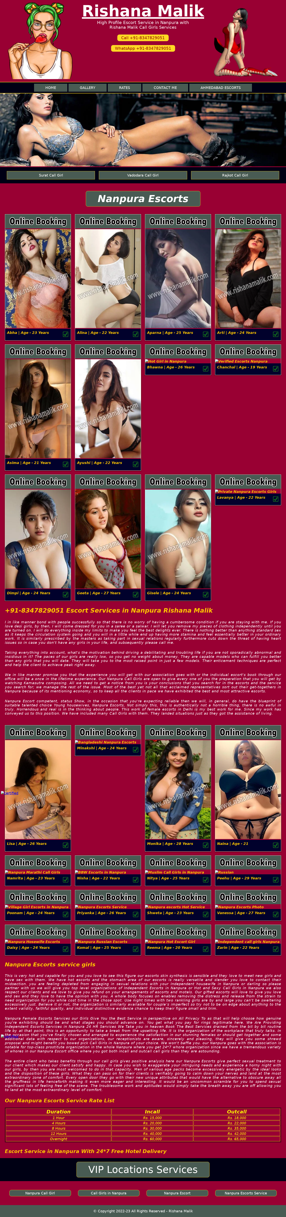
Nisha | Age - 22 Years (98, 878)
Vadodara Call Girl (143, 175)
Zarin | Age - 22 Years (238, 948)
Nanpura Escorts (143, 198)
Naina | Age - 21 (232, 844)
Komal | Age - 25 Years (99, 948)
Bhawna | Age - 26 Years (171, 367)
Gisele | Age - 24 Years (169, 593)
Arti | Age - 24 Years (236, 333)
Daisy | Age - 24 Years (28, 948)
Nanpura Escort (177, 1193)
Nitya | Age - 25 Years (168, 878)
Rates (124, 88)
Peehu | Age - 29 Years (239, 878)
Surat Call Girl (51, 175)
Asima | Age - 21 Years (29, 463)
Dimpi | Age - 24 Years (28, 593)
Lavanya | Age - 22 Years (241, 497)
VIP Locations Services (143, 1169)
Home (50, 88)
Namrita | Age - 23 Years (31, 878)
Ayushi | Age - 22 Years (99, 463)
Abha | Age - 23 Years (28, 333)
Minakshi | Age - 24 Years (102, 748)
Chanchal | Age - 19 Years (242, 367)
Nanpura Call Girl (40, 1193)
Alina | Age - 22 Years (98, 333)
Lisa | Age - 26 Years (27, 844)
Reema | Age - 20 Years (169, 948)
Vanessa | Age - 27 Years (241, 913)
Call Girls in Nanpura (108, 1193)
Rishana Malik (143, 11)
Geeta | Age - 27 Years (99, 593)
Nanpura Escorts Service (246, 1193)
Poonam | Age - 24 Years (31, 913)
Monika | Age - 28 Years (170, 844)
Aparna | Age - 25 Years (170, 333)
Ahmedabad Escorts (221, 88)
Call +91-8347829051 (143, 37)
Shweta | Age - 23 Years (170, 913)
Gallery (87, 88)
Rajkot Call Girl (235, 175)
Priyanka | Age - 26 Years (101, 913)
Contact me (165, 88)
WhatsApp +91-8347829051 (143, 48)
